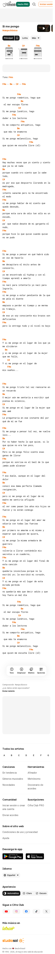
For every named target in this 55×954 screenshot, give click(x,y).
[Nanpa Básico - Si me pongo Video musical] (43, 28)
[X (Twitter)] (46, 911)
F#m (11, 77)
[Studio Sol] (13, 940)
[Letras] (8, 928)
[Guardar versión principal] (17, 38)
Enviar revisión (8, 691)
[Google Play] (12, 856)
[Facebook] (26, 911)
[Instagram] (16, 911)
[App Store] (35, 856)
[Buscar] (34, 4)
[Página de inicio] (9, 4)
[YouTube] (6, 911)
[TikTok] (36, 911)
